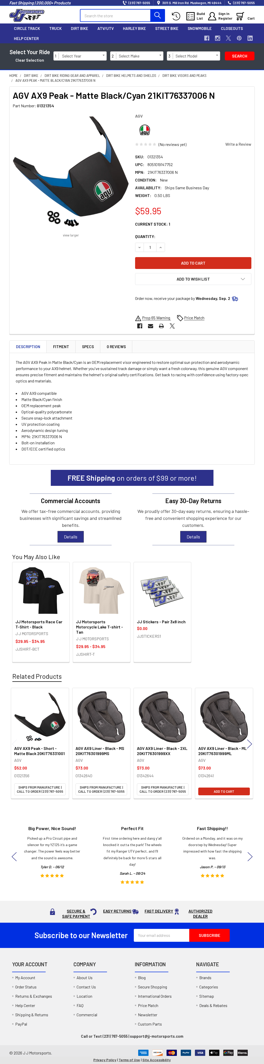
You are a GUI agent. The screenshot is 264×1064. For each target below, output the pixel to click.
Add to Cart (224, 791)
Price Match (148, 1005)
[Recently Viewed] (177, 16)
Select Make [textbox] (129, 55)
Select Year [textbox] (71, 55)
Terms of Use (129, 1060)
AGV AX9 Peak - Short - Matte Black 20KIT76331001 (39, 751)
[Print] (161, 326)
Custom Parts (150, 1023)
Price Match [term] (194, 317)
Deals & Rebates (213, 1005)
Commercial (87, 1014)
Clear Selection (29, 60)
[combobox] (83, 56)
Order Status (26, 986)
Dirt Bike (79, 28)
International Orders (155, 996)
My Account (25, 977)
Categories (208, 986)
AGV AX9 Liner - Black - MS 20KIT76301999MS (100, 751)
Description (28, 346)
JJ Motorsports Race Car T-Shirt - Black (38, 624)
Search (239, 55)
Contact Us (86, 986)
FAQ (80, 1005)
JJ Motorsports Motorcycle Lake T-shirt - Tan (99, 626)
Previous (14, 744)
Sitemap (206, 996)
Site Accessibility (156, 1060)
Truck (55, 28)
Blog (142, 977)
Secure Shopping (152, 986)
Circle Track (27, 28)
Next (249, 744)
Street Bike (166, 28)
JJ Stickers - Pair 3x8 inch (161, 621)
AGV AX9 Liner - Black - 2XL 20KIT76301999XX (162, 751)
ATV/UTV (105, 28)
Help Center (26, 38)
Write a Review (238, 144)
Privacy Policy (104, 1060)
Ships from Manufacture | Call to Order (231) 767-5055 (40, 789)
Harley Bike (134, 28)
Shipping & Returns (31, 1014)
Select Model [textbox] (186, 55)
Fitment (61, 346)
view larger (71, 235)
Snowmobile (200, 28)
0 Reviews (116, 346)
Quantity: (145, 236)
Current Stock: (152, 224)
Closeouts (232, 28)
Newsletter (147, 1014)
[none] (71, 171)
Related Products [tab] (37, 676)
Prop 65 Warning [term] (156, 317)
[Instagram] (217, 38)
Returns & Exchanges (33, 996)
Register (225, 18)
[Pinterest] (239, 38)
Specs (88, 346)
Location (84, 996)
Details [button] (70, 536)
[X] (228, 38)
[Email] (150, 326)
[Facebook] (206, 38)
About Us (85, 977)
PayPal (21, 1023)
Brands (205, 977)
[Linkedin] (250, 38)
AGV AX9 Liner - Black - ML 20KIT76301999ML (222, 751)
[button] (193, 279)
